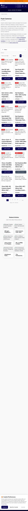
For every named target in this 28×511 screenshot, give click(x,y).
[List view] (23, 55)
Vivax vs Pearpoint (21, 37)
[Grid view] (21, 55)
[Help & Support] (22, 6)
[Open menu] (25, 6)
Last (22, 200)
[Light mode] (16, 6)
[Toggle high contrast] (20, 6)
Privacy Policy (4, 504)
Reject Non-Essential (14, 507)
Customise (23, 507)
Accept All (5, 507)
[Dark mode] (18, 6)
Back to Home (4, 14)
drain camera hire (14, 42)
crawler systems (22, 41)
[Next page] (20, 200)
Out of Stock (21, 171)
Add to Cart (7, 78)
